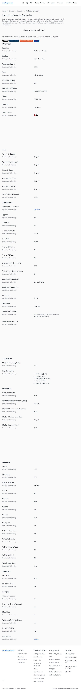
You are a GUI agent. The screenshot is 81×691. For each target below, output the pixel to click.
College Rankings (39, 654)
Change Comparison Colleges (33, 30)
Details (36, 639)
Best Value (37, 660)
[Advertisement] (34, 133)
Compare (60, 3)
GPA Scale (68, 672)
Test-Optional (38, 672)
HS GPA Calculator (71, 657)
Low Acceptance (39, 681)
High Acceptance (39, 675)
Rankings (51, 3)
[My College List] (31, 3)
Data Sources (22, 654)
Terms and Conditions (8, 688)
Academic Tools (71, 3)
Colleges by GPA (54, 659)
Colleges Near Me (55, 672)
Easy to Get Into (39, 678)
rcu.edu (36, 107)
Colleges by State (55, 675)
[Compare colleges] (27, 3)
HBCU (35, 669)
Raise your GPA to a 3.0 (71, 662)
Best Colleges (38, 657)
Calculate (37, 209)
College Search (54, 662)
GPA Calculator (69, 654)
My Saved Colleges (55, 665)
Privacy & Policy (21, 688)
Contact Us (21, 662)
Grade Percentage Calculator (71, 667)
